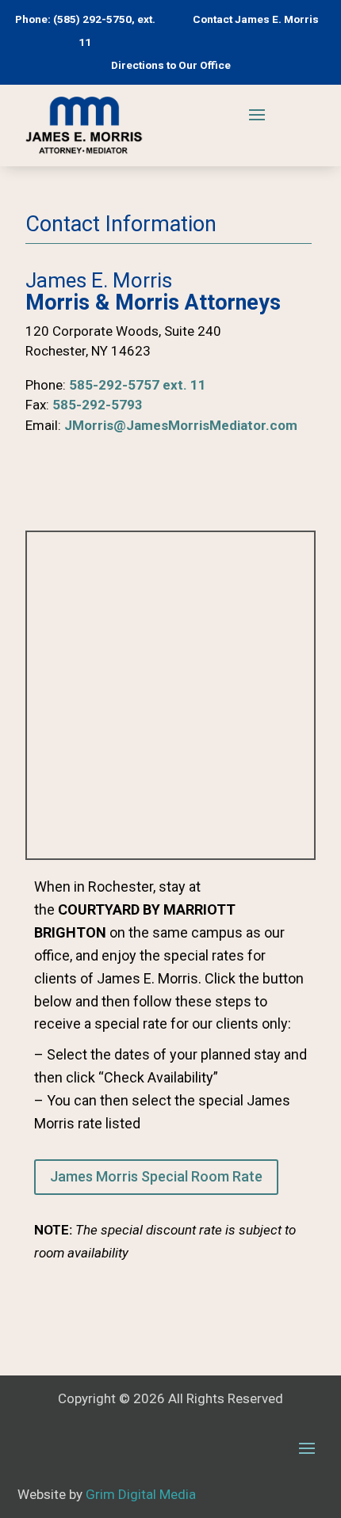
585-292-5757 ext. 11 (137, 385)
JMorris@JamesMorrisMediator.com (180, 425)
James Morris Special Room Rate (156, 1176)
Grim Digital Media (141, 1494)
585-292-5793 (97, 405)
